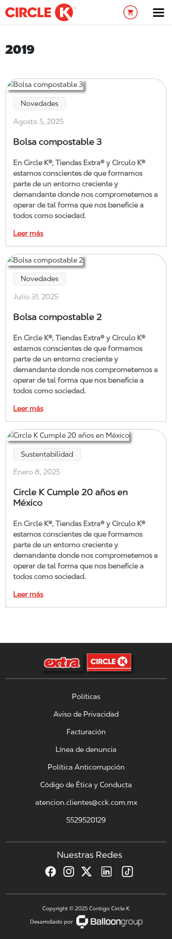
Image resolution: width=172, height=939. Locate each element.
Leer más (28, 233)
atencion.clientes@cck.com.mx (86, 802)
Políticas (86, 696)
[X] (83, 871)
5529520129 (86, 820)
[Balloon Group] (109, 921)
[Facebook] (47, 871)
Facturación (86, 732)
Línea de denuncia (86, 749)
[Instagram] (65, 871)
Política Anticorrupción (86, 767)
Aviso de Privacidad (86, 714)
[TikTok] (124, 871)
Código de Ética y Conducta (86, 785)
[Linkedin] (102, 871)
